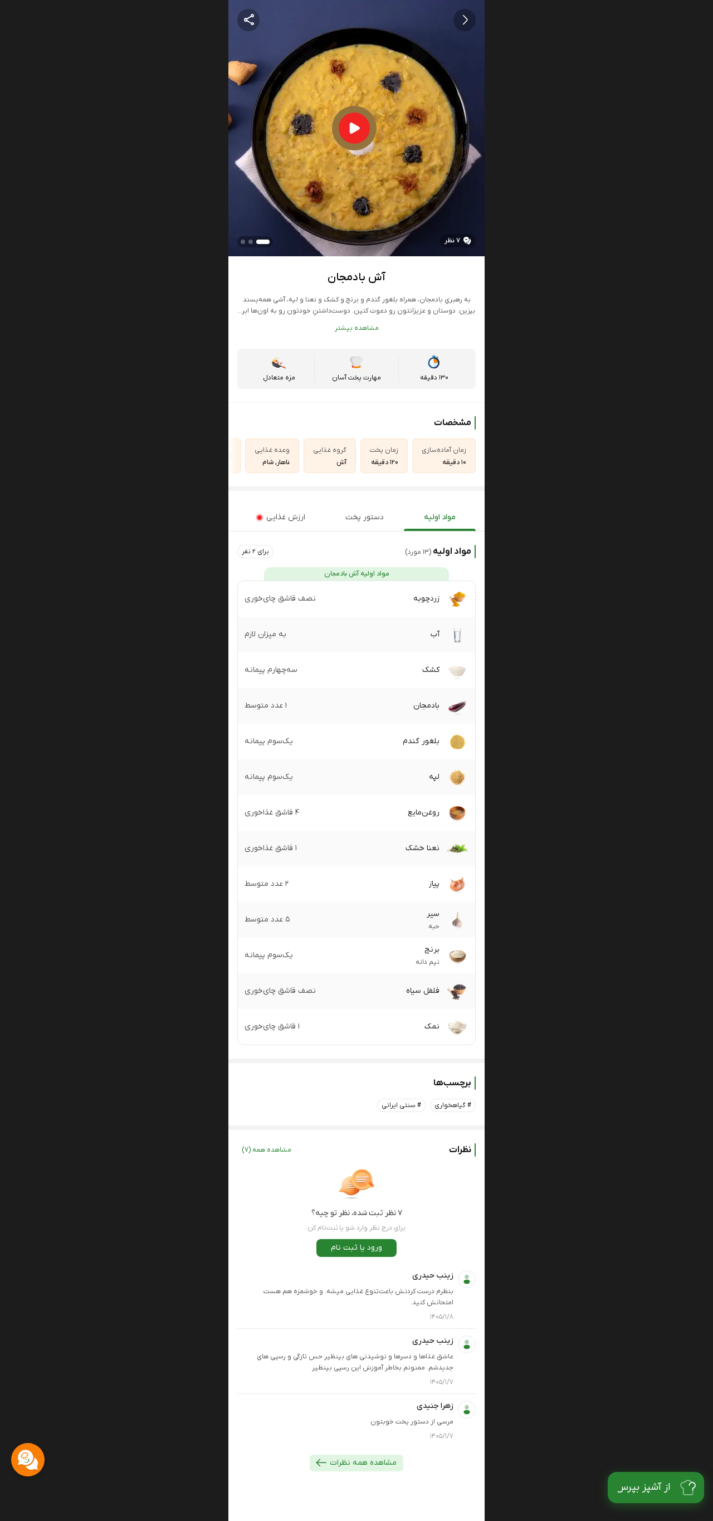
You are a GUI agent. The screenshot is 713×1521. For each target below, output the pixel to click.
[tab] (440, 517)
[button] (255, 551)
